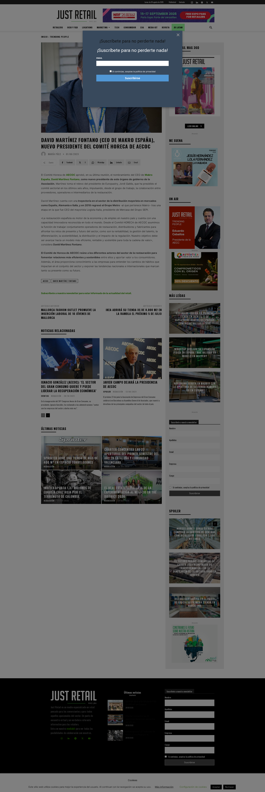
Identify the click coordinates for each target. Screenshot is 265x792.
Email (99, 58)
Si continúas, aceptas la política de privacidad (134, 71)
